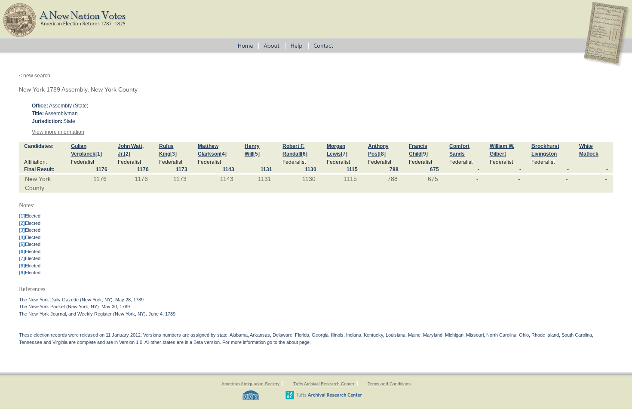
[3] (173, 154)
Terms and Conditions (389, 383)
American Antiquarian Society (250, 383)
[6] (304, 154)
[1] (98, 154)
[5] (256, 154)
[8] (382, 154)
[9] (424, 154)
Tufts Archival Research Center (323, 383)
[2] (127, 154)
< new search (34, 76)
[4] (223, 154)
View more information (58, 132)
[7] (344, 154)
